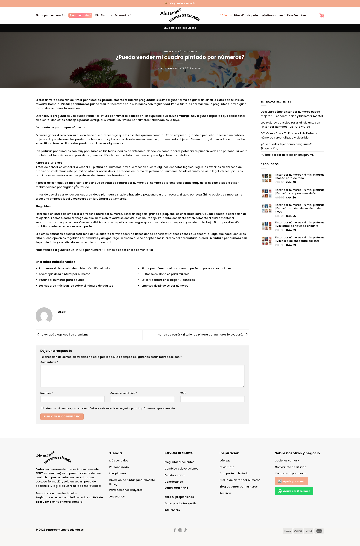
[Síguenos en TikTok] (185, 530)
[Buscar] (314, 15)
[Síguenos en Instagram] (180, 530)
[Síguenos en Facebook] (174, 530)
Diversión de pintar (246, 15)
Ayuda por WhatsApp (296, 490)
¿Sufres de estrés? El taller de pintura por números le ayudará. (200, 334)
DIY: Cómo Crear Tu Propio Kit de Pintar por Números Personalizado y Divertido (290, 135)
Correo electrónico (123, 393)
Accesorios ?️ (123, 15)
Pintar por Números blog (180, 51)
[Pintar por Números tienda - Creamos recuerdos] (180, 15)
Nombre (46, 393)
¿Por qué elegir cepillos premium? (64, 334)
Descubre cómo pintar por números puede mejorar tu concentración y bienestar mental (292, 114)
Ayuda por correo (294, 481)
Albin (198, 68)
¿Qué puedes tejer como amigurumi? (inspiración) (286, 146)
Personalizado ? (80, 15)
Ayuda (305, 15)
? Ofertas (225, 15)
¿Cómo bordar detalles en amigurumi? (287, 155)
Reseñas (292, 15)
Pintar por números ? (49, 15)
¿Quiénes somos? (273, 15)
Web (183, 393)
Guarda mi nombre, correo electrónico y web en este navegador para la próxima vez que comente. (111, 408)
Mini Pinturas (103, 15)
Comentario (49, 362)
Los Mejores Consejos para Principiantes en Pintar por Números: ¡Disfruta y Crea (290, 125)
